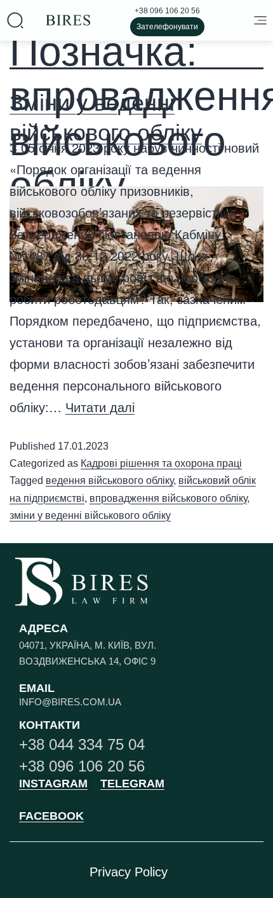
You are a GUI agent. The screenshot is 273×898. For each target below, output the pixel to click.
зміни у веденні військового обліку (90, 515)
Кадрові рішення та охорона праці (161, 463)
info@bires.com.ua (70, 701)
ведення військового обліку (109, 480)
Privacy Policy (129, 872)
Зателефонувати (167, 26)
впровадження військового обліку (168, 498)
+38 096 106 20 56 (167, 10)
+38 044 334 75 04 (82, 744)
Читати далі (100, 408)
